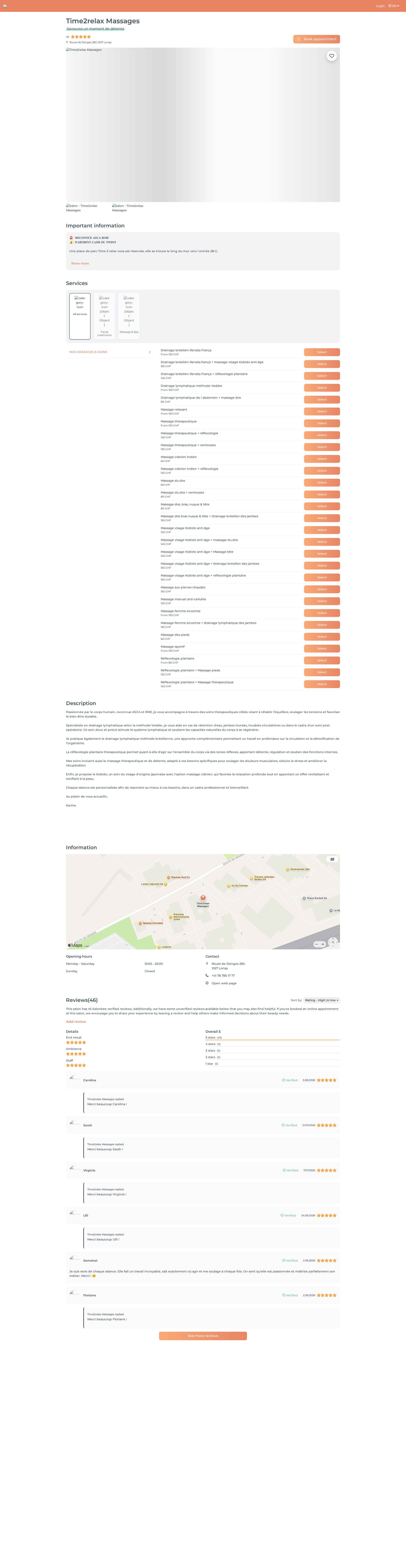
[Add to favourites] (332, 56)
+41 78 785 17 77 (223, 1000)
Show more (80, 287)
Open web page (224, 1007)
